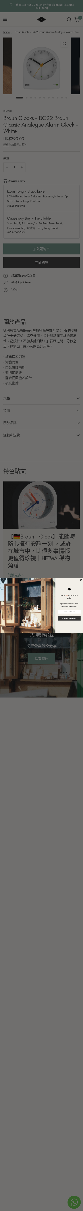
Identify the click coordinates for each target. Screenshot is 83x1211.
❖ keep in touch (69, 618)
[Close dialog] (81, 580)
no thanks (69, 623)
